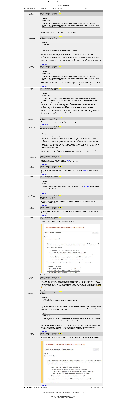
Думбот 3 (68, 160)
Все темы (26, 8)
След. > (59, 8)
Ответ (42, 35)
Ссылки (77, 392)
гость (31, 37)
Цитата (46, 35)
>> (61, 8)
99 (44, 387)
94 (34, 387)
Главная (45, 392)
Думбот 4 (85, 170)
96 (38, 387)
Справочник (58, 392)
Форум (72, 392)
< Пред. (54, 8)
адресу (74, 396)
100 (46, 387)
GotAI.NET (26, 2)
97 (39, 387)
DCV (32, 13)
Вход (67, 5)
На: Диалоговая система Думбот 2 (49, 13)
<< (51, 8)
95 (36, 387)
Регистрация (61, 5)
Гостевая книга (66, 392)
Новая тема (33, 8)
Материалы (51, 392)
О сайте (81, 392)
